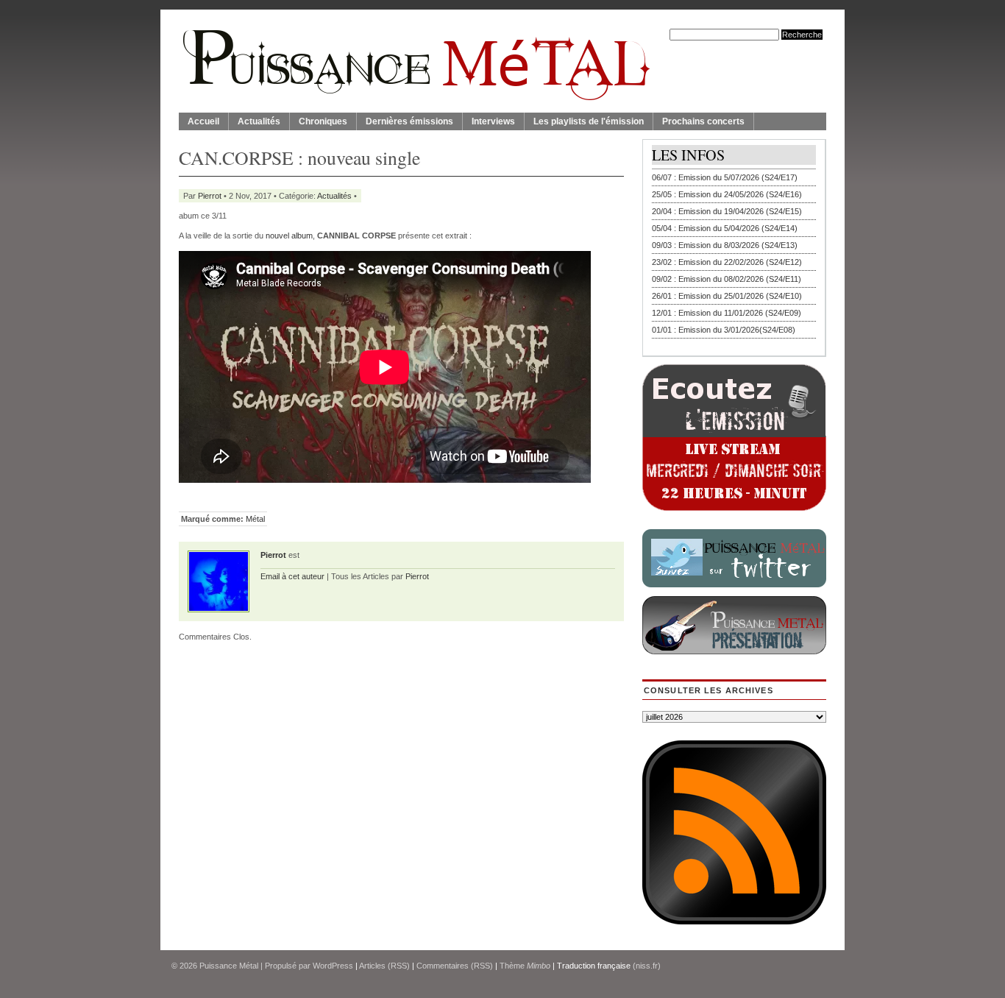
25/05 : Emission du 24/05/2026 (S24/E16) (727, 194)
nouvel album (289, 235)
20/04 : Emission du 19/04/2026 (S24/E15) (727, 211)
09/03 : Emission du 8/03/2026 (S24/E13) (725, 245)
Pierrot (209, 195)
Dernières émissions (409, 121)
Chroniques (323, 121)
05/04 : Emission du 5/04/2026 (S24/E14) (725, 228)
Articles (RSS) (384, 965)
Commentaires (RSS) (454, 965)
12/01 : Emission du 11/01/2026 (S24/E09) (726, 312)
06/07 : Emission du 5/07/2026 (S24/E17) (725, 177)
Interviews (493, 121)
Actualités (259, 121)
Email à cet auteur (292, 576)
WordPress (333, 965)
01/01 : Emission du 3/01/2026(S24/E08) (723, 329)
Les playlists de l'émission (588, 121)
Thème (525, 965)
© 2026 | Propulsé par (242, 965)
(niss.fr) (647, 965)
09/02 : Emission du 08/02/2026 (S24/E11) (726, 279)
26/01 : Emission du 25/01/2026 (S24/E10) (727, 295)
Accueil (203, 121)
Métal (255, 518)
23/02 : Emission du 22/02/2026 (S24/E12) (727, 262)
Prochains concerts (703, 121)
